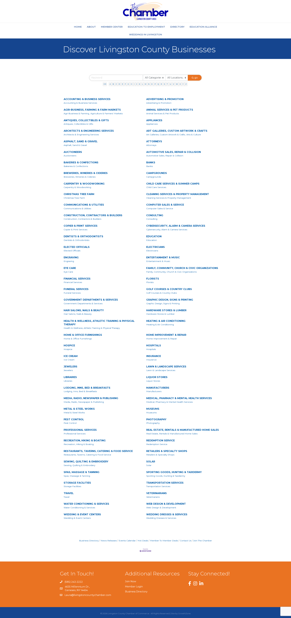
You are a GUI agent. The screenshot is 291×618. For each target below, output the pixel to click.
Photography (153, 423)
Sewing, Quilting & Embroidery (79, 465)
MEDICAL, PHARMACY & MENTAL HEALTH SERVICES (179, 398)
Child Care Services (156, 187)
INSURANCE (153, 356)
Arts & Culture (193, 134)
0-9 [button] (105, 84)
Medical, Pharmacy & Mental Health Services (169, 402)
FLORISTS (152, 278)
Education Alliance (203, 26)
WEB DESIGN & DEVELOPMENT (166, 503)
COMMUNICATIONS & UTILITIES (84, 204)
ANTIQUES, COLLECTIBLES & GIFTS (86, 120)
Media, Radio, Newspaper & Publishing (84, 402)
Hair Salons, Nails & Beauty (78, 314)
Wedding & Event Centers (77, 518)
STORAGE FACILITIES (77, 482)
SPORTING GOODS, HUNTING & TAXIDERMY (174, 472)
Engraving (69, 261)
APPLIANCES (154, 120)
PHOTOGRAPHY (156, 419)
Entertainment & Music (158, 261)
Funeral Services (72, 293)
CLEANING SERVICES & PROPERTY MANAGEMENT (177, 194)
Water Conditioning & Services (79, 507)
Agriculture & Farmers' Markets (106, 113)
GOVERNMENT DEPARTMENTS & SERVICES (91, 299)
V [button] (173, 84)
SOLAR (150, 461)
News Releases (109, 540)
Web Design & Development (161, 507)
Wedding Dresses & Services (161, 518)
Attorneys (151, 145)
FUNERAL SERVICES (76, 289)
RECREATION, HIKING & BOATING (85, 440)
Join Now (130, 581)
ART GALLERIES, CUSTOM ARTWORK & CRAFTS (176, 130)
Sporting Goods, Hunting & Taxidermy (165, 476)
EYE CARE (70, 268)
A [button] (110, 84)
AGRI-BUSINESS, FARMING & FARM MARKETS (92, 109)
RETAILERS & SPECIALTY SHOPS (166, 451)
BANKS (150, 162)
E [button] (122, 84)
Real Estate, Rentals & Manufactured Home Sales (171, 433)
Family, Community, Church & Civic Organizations (171, 272)
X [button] (180, 84)
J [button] (136, 84)
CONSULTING (154, 215)
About (91, 26)
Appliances (152, 124)
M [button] (145, 84)
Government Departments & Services (83, 303)
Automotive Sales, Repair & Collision (164, 155)
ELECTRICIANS (155, 247)
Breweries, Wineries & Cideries (79, 177)
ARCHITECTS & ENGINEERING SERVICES (89, 130)
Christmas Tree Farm (74, 198)
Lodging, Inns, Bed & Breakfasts (80, 391)
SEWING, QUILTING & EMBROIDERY (86, 461)
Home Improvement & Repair (161, 338)
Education (151, 240)
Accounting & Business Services (80, 103)
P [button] (155, 84)
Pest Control (70, 423)
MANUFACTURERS (157, 387)
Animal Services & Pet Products (162, 113)
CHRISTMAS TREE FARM (79, 194)
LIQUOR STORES (156, 377)
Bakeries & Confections (76, 166)
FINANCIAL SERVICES (77, 278)
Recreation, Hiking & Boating (79, 444)
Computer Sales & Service (159, 208)
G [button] (128, 84)
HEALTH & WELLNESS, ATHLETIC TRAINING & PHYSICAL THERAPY (99, 323)
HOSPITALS (153, 345)
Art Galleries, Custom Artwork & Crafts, (166, 134)
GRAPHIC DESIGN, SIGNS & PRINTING (169, 299)
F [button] (125, 84)
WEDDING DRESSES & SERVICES (166, 514)
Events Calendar (127, 540)
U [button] (170, 84)
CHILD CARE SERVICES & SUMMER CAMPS (172, 183)
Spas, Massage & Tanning (77, 476)
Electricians (152, 250)
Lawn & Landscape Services (160, 370)
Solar (148, 465)
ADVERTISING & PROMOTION (165, 99)
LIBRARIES (70, 377)
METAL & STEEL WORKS (79, 408)
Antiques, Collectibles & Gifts (78, 124)
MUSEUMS (152, 408)
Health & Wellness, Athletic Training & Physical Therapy (92, 328)
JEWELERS (70, 366)
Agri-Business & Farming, (77, 113)
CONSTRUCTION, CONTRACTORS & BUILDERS (93, 215)
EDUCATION (154, 236)
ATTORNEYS (154, 141)
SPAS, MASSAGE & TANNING (81, 472)
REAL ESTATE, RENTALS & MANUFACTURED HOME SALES (182, 429)
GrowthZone (184, 613)
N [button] (148, 84)
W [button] (177, 84)
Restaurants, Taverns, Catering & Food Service (87, 454)
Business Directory (89, 540)
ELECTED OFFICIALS (77, 247)
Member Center (112, 26)
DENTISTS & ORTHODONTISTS (83, 236)
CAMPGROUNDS (156, 173)
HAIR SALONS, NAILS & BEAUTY (84, 310)
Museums (151, 412)
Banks (149, 166)
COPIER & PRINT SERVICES (80, 225)
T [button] (167, 84)
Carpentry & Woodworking (77, 187)
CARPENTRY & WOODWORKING (84, 183)
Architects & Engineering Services (81, 134)
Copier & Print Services (75, 229)
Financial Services (73, 282)
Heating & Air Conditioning (160, 324)
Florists (150, 282)
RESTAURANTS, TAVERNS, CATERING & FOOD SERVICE (98, 451)
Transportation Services (158, 486)
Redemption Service (156, 444)
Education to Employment (146, 26)
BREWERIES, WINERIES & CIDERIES (86, 173)
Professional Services (74, 433)
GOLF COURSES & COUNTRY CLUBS (169, 289)
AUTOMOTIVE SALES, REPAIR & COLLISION (173, 152)
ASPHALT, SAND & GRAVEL (81, 141)
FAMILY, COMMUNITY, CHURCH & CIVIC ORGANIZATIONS (182, 268)
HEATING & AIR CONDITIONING (166, 321)
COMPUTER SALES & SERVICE (165, 204)
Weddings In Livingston (145, 34)
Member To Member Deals (164, 540)
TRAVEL (69, 493)
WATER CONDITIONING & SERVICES (86, 503)
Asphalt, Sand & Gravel (75, 145)
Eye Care (68, 272)
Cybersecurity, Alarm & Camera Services (166, 229)
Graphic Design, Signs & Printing (163, 303)
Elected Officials (72, 250)
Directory (177, 26)
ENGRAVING (71, 257)
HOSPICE (69, 345)
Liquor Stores (153, 381)
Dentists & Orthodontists (76, 240)
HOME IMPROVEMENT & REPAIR (166, 334)
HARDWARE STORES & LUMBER (166, 310)
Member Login (134, 586)
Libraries (68, 381)
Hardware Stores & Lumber (160, 314)
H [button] (131, 84)
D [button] (119, 84)
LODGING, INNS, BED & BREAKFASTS (87, 387)
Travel (66, 497)
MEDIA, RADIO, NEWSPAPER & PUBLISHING (91, 398)
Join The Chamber (202, 540)
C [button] (116, 84)
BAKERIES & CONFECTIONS (81, 162)
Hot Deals (143, 540)
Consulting (151, 219)
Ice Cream (69, 359)
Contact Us (185, 540)
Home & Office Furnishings (78, 338)
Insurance (151, 359)
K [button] (139, 84)
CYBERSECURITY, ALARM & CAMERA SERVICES (175, 225)
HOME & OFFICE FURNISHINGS (83, 334)
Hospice (68, 349)
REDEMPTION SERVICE (160, 440)
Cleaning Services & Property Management (168, 198)
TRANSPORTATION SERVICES (165, 482)
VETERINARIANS (156, 493)
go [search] (196, 77)
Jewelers (68, 370)
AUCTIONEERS (73, 152)
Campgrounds (153, 177)
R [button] (161, 84)
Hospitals (151, 349)
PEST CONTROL (74, 419)
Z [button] (186, 84)
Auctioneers (70, 155)
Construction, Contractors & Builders (82, 219)
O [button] (152, 84)
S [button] (164, 84)
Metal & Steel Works (74, 412)
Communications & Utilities (77, 208)
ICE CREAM (71, 356)
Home (78, 26)
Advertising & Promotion (158, 103)
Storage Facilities (72, 486)
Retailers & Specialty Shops (160, 454)
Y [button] (183, 84)
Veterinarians (153, 497)
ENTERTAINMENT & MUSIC (163, 257)
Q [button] (158, 84)
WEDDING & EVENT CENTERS (82, 514)
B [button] (113, 84)
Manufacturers (153, 391)
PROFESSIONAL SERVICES (80, 429)
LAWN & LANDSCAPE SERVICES (166, 366)
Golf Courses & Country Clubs (161, 293)
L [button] (142, 84)
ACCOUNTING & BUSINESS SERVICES (87, 99)
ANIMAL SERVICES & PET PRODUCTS (169, 109)
